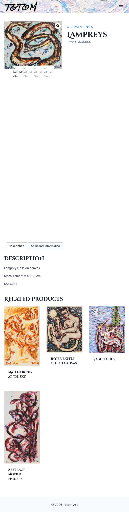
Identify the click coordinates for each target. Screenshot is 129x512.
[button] (58, 26)
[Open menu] (121, 6)
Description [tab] (16, 246)
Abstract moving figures (16, 474)
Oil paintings (80, 27)
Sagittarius (104, 359)
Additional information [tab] (45, 246)
